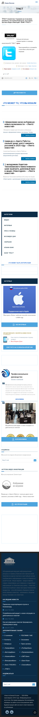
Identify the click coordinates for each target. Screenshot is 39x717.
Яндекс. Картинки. (32, 66)
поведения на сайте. (16, 69)
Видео (6, 220)
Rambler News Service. (32, 63)
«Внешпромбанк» (10, 660)
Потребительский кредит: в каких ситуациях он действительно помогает (19, 614)
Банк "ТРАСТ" (9, 253)
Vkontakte (7, 712)
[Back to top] (33, 711)
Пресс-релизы (9, 231)
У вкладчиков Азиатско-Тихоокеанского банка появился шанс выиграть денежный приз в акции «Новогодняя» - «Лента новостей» (20, 169)
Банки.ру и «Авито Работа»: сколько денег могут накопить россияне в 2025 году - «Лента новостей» (19, 144)
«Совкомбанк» (26, 665)
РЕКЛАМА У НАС (27, 635)
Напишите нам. (33, 69)
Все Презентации (21, 504)
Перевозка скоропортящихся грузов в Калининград (16, 605)
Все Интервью (21, 324)
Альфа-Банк (9, 247)
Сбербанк (8, 242)
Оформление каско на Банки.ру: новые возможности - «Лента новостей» (20, 124)
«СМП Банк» (25, 656)
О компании (8, 635)
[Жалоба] (27, 78)
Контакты (7, 640)
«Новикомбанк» (9, 656)
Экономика (25, 640)
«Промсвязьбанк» (27, 652)
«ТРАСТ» (7, 669)
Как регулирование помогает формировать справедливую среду (17, 623)
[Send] (35, 460)
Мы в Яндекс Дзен (16, 341)
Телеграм (11, 712)
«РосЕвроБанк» (26, 648)
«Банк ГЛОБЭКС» (10, 665)
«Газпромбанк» (9, 648)
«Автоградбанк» (9, 652)
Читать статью (30, 135)
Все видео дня (10, 236)
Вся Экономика (21, 439)
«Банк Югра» (25, 660)
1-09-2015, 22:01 (8, 78)
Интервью (8, 225)
